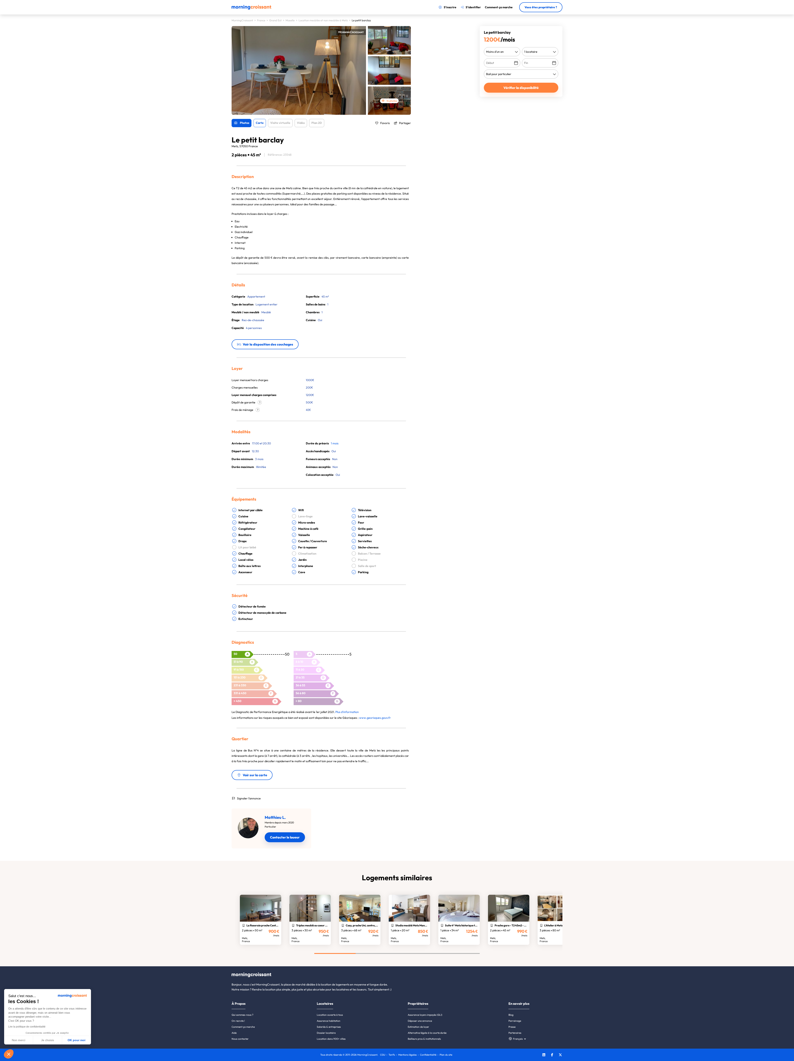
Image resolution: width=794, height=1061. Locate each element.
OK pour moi (76, 1040)
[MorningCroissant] (251, 9)
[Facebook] (552, 1055)
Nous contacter (240, 1038)
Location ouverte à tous (330, 1014)
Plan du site (446, 1054)
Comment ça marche (243, 1026)
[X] (560, 1055)
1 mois (334, 443)
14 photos (391, 100)
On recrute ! (238, 1020)
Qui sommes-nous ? (242, 1014)
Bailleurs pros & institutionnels (424, 1038)
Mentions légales (407, 1054)
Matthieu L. (275, 817)
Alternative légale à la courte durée (427, 1032)
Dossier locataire (326, 1032)
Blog (510, 1014)
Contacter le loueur (285, 837)
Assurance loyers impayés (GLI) (425, 1014)
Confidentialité (428, 1054)
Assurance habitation (328, 1020)
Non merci (18, 1040)
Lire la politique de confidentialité (26, 1026)
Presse (511, 1026)
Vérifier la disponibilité (521, 88)
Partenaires (514, 1032)
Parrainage (514, 1020)
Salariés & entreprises (329, 1026)
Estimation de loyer (418, 1026)
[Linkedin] (544, 1055)
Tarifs (392, 1054)
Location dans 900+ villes (331, 1038)
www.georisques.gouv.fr (375, 718)
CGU (382, 1054)
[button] (9, 1054)
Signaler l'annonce (249, 798)
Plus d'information (347, 712)
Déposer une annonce (420, 1020)
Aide (234, 1032)
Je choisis (47, 1040)
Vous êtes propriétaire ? (541, 7)
